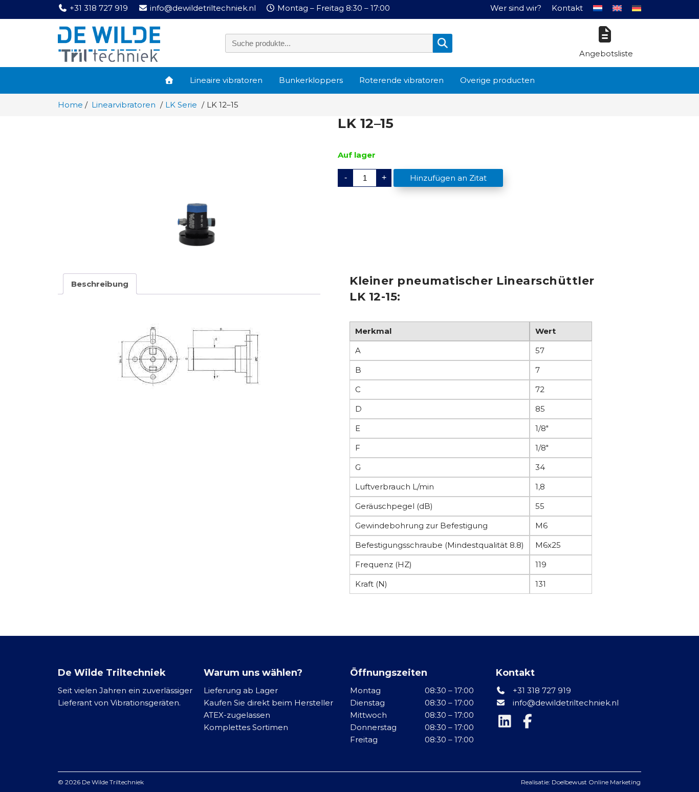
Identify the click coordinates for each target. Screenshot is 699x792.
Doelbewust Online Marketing (596, 782)
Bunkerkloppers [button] (311, 80)
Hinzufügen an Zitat (448, 178)
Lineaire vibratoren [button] (226, 80)
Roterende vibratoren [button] (401, 80)
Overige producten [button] (497, 80)
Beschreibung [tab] (99, 284)
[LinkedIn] (507, 724)
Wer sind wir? (515, 8)
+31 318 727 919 (541, 690)
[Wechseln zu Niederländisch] (597, 8)
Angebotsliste (606, 53)
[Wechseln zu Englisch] (617, 8)
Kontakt (567, 8)
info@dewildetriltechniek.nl (566, 703)
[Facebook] (528, 724)
